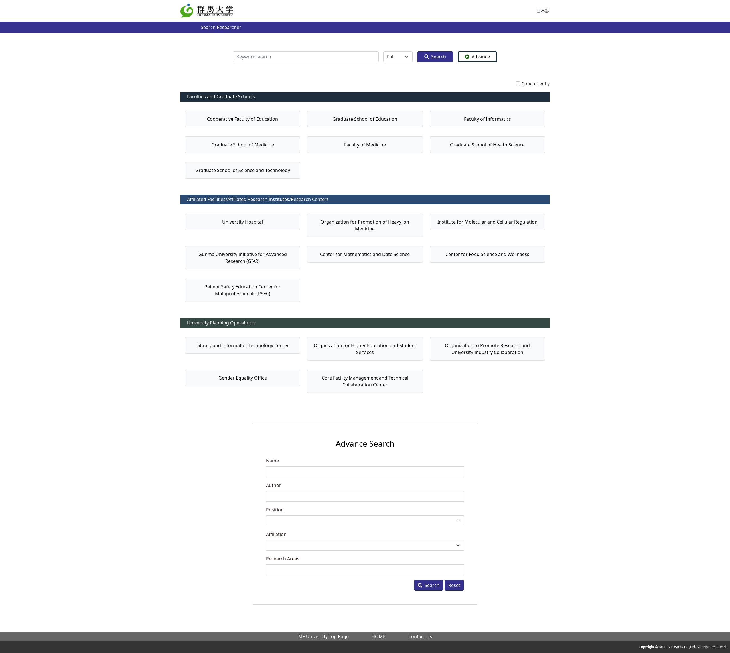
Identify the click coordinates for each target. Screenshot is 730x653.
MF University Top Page (323, 636)
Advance (481, 57)
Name (272, 461)
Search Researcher (221, 27)
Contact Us (420, 636)
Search (438, 57)
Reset (454, 585)
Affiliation (276, 534)
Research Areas (282, 559)
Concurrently (536, 84)
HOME (379, 636)
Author (273, 485)
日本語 (543, 11)
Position (275, 510)
